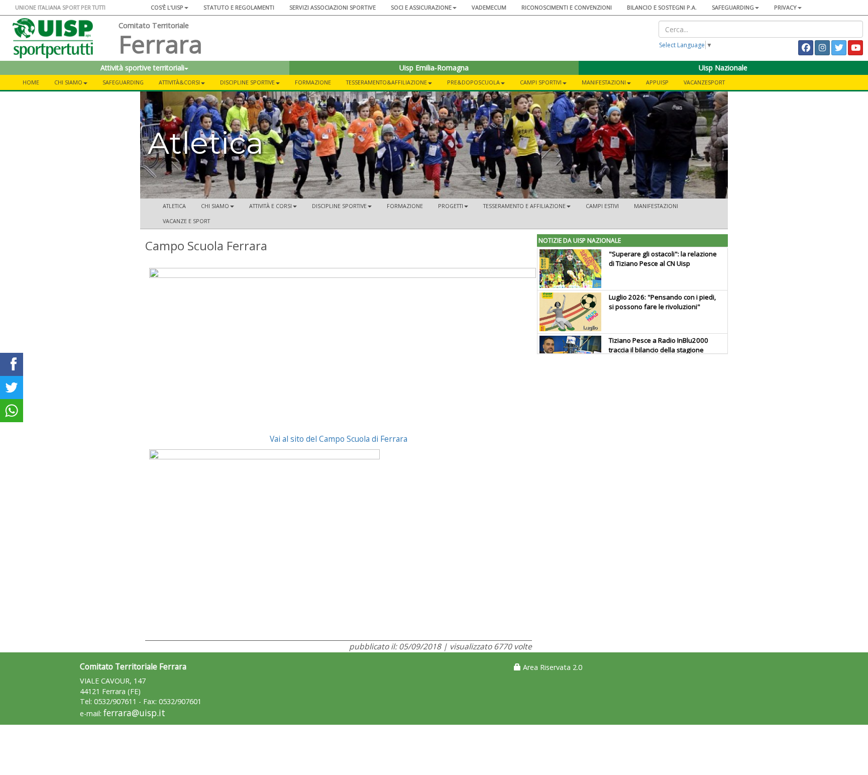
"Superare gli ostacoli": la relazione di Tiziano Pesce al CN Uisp (663, 258)
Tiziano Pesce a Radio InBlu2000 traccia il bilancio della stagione (658, 345)
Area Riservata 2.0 (551, 667)
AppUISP (657, 82)
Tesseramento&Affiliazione (386, 82)
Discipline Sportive (247, 82)
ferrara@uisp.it (134, 713)
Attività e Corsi (270, 206)
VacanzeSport (704, 82)
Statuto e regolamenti (238, 7)
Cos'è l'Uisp (167, 7)
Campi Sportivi (541, 82)
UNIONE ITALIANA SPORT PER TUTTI (60, 7)
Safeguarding (123, 82)
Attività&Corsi (179, 82)
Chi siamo (68, 82)
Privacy (785, 7)
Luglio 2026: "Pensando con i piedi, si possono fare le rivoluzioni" (662, 302)
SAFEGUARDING (733, 7)
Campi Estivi (602, 206)
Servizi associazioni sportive (332, 7)
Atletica (174, 206)
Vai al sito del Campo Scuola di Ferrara (338, 438)
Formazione (313, 82)
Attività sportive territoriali (142, 67)
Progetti (450, 206)
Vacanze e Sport (186, 221)
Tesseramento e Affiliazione (524, 206)
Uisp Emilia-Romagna (434, 67)
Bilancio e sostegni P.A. (662, 7)
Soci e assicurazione (421, 7)
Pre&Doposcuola (473, 82)
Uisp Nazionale (723, 67)
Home (31, 82)
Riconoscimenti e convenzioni (566, 7)
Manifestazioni (604, 82)
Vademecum (489, 7)
